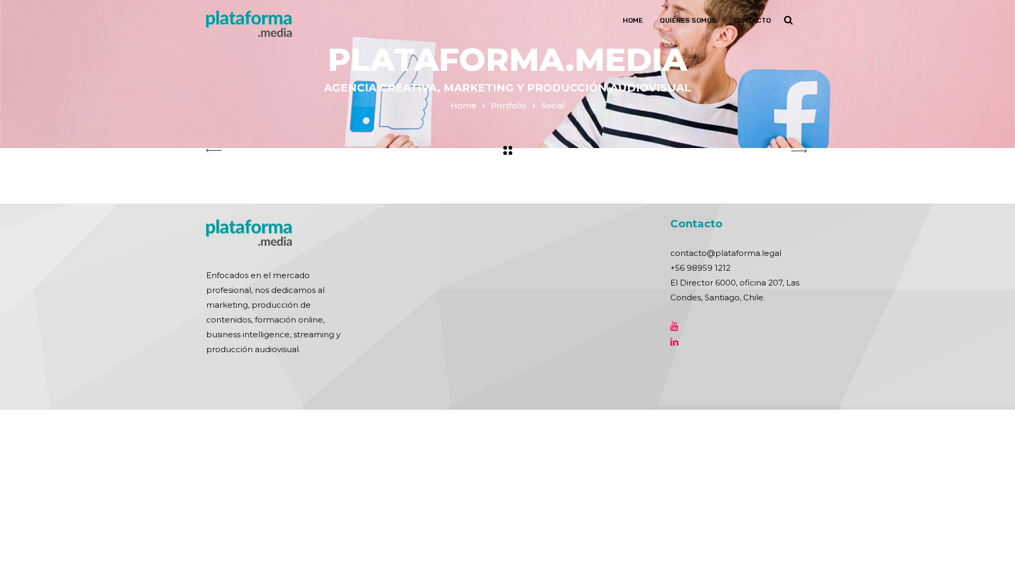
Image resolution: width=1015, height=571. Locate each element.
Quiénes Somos (688, 20)
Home (633, 20)
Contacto (752, 20)
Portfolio (509, 105)
